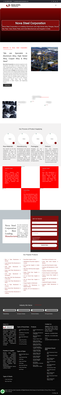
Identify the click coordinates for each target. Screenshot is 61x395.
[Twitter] (53, 1)
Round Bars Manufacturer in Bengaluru (38, 333)
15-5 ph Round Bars (23, 343)
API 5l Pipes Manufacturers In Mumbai (38, 363)
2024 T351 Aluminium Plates (51, 362)
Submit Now (44, 245)
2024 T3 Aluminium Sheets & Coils (50, 359)
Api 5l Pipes (21, 369)
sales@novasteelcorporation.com (21, 1)
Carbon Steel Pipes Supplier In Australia (37, 351)
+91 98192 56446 (54, 333)
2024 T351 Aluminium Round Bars (51, 365)
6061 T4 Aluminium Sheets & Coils (50, 373)
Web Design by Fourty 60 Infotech (37, 390)
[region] (30, 25)
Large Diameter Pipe (23, 357)
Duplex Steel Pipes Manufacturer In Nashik (37, 341)
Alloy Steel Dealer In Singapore (37, 336)
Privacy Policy (48, 390)
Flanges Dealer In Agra (37, 338)
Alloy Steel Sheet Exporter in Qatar (49, 265)
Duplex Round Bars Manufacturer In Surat (37, 344)
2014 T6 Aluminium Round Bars (52, 353)
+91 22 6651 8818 (54, 335)
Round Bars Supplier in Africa (30, 259)
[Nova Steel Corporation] (12, 5)
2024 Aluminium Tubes (51, 367)
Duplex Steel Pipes (22, 361)
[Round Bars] (23, 105)
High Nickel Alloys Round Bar (24, 330)
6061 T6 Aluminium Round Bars (52, 376)
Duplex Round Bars (23, 339)
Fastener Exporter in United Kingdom (50, 272)
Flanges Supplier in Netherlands (30, 283)
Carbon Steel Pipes (23, 367)
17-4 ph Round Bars (23, 341)
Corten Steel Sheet (8, 379)
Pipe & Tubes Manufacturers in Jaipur (37, 366)
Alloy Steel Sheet (8, 381)
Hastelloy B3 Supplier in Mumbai (49, 282)
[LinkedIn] (55, 1)
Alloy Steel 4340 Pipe (23, 365)
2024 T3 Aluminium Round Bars (52, 356)
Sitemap (10, 391)
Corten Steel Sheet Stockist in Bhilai (36, 357)
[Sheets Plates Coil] (37, 101)
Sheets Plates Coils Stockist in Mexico (37, 354)
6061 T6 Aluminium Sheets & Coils (50, 379)
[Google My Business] (57, 1)
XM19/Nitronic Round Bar (24, 332)
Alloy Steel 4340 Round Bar (23, 337)
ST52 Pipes (21, 363)
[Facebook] (51, 1)
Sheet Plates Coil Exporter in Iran (49, 259)
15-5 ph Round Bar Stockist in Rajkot (36, 360)
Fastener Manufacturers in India (38, 330)
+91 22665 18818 (8, 1)
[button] (2, 25)
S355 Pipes (21, 359)
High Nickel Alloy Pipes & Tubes (24, 355)
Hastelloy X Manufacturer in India (49, 270)
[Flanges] (51, 105)
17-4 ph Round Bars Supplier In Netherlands (37, 347)
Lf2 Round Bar (22, 334)
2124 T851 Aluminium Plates (51, 370)
